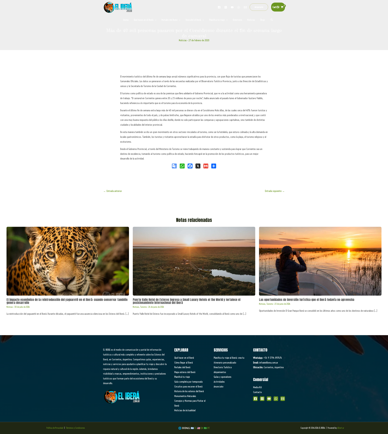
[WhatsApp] (276, 398)
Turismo (143, 307)
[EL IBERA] (118, 6)
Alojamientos (220, 372)
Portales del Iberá (169, 19)
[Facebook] (219, 7)
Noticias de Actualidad (185, 410)
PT (208, 428)
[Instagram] (225, 7)
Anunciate (218, 386)
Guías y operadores (222, 376)
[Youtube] (232, 7)
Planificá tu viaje (182, 376)
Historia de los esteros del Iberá (189, 391)
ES (195, 428)
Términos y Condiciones (75, 428)
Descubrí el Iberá (193, 19)
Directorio (237, 19)
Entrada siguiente (275, 191)
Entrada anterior (112, 191)
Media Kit (257, 387)
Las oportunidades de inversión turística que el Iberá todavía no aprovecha (306, 299)
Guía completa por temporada (188, 381)
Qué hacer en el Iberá (143, 19)
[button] (259, 7)
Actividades (219, 381)
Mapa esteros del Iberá (184, 372)
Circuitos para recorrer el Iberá (188, 386)
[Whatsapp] (238, 7)
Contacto (257, 392)
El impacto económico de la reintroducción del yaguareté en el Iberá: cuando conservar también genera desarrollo (67, 301)
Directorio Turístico (223, 367)
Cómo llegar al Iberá (183, 362)
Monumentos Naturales (185, 396)
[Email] (282, 398)
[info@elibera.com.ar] (245, 7)
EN (202, 428)
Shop (262, 19)
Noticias (251, 19)
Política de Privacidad (55, 428)
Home (126, 19)
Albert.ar (340, 428)
